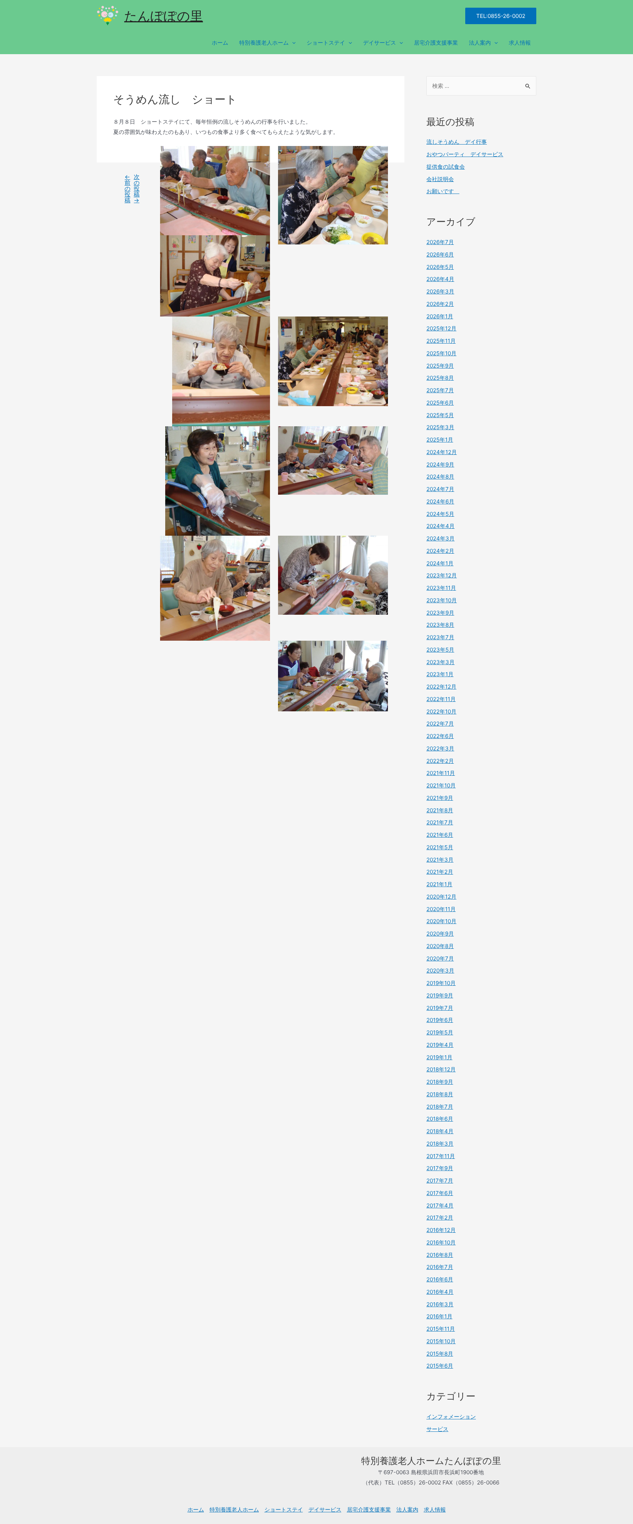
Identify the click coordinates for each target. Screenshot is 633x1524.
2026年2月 (440, 303)
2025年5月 (440, 415)
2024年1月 (440, 563)
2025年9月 (440, 365)
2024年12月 (441, 452)
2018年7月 (439, 1106)
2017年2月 (439, 1217)
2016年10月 (441, 1242)
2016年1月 (439, 1316)
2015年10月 (441, 1341)
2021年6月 (439, 834)
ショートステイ (326, 42)
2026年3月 (440, 291)
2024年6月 (440, 501)
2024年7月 (440, 489)
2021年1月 (439, 884)
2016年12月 (441, 1230)
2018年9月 (439, 1081)
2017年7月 (439, 1180)
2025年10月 (441, 353)
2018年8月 (439, 1094)
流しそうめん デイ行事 (456, 141)
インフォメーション (451, 1416)
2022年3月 (440, 748)
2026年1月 (439, 316)
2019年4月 (440, 1044)
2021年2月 (439, 871)
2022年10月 (441, 711)
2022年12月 (441, 686)
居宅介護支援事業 (436, 42)
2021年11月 (440, 773)
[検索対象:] (481, 85)
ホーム (220, 42)
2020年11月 (441, 909)
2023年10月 (441, 600)
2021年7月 (439, 822)
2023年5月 (440, 649)
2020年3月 (440, 970)
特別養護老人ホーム (264, 42)
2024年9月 (440, 464)
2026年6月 (440, 254)
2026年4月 (440, 279)
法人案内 (480, 42)
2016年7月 (439, 1266)
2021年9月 (439, 797)
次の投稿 (137, 188)
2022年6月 (440, 736)
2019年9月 (439, 995)
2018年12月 (441, 1069)
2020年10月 (441, 921)
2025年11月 (441, 340)
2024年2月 (440, 550)
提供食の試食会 (445, 166)
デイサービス (379, 42)
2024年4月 (440, 526)
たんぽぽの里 (163, 15)
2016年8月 (439, 1254)
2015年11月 (440, 1328)
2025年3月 (440, 427)
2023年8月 (440, 624)
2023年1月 (440, 674)
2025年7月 (440, 390)
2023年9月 (440, 612)
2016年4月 (440, 1291)
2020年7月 (440, 958)
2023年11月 (441, 587)
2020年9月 (440, 933)
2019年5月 (439, 1032)
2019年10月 (441, 983)
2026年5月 (440, 266)
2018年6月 (439, 1118)
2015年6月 (439, 1365)
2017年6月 (439, 1193)
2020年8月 (440, 946)
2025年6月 (440, 402)
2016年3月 (440, 1304)
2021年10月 (441, 785)
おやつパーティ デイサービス (464, 154)
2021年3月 (440, 859)
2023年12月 (441, 575)
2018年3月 (440, 1143)
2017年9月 (439, 1168)
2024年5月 (440, 513)
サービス (437, 1429)
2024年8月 (440, 476)
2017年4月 (440, 1205)
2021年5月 (439, 847)
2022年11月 (441, 699)
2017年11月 (440, 1156)
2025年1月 (439, 439)
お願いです (442, 191)
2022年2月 (440, 760)
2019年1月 (439, 1057)
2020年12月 (441, 896)
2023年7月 (440, 637)
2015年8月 (439, 1353)
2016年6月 (439, 1279)
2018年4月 (440, 1131)
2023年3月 (440, 662)
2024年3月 (440, 538)
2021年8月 (439, 810)
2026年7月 (440, 242)
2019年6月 (439, 1019)
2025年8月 (440, 377)
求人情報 (520, 42)
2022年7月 (440, 723)
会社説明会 (440, 179)
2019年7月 (439, 1007)
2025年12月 (441, 328)
